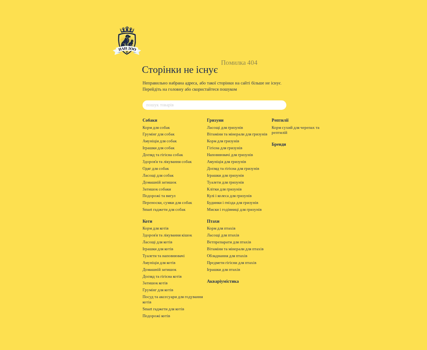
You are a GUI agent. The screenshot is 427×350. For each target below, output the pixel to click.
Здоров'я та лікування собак (167, 161)
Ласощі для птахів (223, 235)
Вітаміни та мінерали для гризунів (237, 134)
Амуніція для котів (159, 262)
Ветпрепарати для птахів (229, 242)
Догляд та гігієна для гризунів (233, 168)
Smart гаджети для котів (163, 309)
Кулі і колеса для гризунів (229, 195)
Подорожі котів (156, 315)
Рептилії (280, 120)
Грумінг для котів (158, 289)
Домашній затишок (159, 182)
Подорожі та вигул (159, 195)
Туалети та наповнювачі (164, 255)
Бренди (279, 144)
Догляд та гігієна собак (163, 154)
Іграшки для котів (158, 248)
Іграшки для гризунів (225, 175)
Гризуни (215, 120)
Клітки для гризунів (224, 189)
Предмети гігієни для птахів (231, 262)
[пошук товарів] (281, 105)
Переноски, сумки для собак (167, 202)
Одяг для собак (156, 168)
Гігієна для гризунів (224, 147)
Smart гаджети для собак (164, 209)
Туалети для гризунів (225, 182)
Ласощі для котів (157, 242)
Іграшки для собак (158, 147)
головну (175, 89)
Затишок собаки (157, 189)
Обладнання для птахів (227, 255)
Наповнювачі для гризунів (230, 154)
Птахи (213, 221)
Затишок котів (155, 283)
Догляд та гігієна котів (162, 276)
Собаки (150, 120)
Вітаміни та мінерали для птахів (235, 248)
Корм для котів (155, 228)
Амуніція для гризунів (226, 161)
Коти (147, 221)
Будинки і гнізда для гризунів (232, 202)
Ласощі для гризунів (225, 127)
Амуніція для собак (160, 141)
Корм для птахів (221, 228)
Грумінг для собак (158, 134)
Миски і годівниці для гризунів (234, 209)
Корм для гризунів (223, 141)
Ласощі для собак (158, 175)
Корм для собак (156, 127)
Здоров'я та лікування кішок (167, 235)
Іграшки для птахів (223, 269)
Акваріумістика (223, 281)
